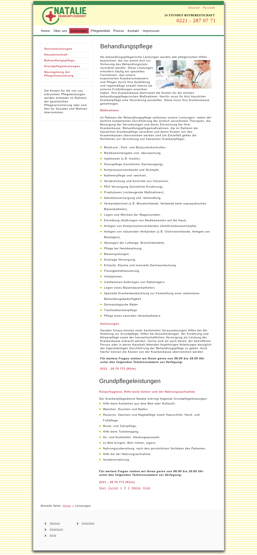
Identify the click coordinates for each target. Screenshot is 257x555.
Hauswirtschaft (56, 54)
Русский (209, 7)
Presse (118, 30)
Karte (53, 535)
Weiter (136, 487)
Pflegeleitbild (100, 30)
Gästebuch (56, 529)
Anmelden (88, 523)
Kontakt (133, 30)
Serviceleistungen (58, 48)
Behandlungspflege (59, 60)
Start (102, 487)
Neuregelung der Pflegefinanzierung (59, 73)
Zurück (113, 487)
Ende (147, 487)
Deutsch (194, 7)
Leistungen (79, 30)
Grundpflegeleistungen (62, 66)
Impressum (151, 30)
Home (45, 30)
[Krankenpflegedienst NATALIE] (64, 21)
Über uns (60, 30)
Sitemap (55, 523)
